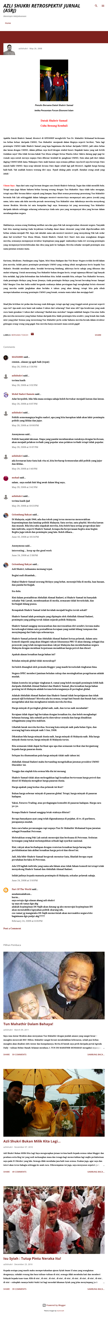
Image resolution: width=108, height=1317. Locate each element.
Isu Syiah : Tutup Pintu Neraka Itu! (32, 1258)
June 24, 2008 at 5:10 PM (25, 880)
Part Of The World (21, 889)
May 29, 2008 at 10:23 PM (25, 505)
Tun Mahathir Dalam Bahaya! (28, 1024)
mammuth (60, 1311)
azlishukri (17, 375)
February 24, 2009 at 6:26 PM (27, 920)
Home (8, 23)
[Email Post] (32, 335)
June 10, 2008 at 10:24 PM (25, 536)
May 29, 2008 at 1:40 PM (24, 468)
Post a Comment (12, 928)
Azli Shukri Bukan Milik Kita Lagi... (32, 1141)
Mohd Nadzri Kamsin (23, 394)
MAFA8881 (17, 356)
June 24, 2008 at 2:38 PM (25, 555)
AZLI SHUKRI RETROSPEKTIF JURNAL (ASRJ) (41, 8)
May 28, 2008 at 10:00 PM (25, 425)
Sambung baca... (96, 1054)
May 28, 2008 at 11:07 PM (25, 447)
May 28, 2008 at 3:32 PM (25, 385)
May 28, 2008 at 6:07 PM (25, 403)
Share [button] (98, 335)
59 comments (19, 1054)
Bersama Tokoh (20, 335)
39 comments (19, 1289)
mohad (15, 477)
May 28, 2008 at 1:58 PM (24, 366)
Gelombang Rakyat (22, 514)
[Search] (96, 5)
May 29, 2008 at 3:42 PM (25, 487)
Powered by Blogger (56, 1305)
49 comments (19, 1171)
